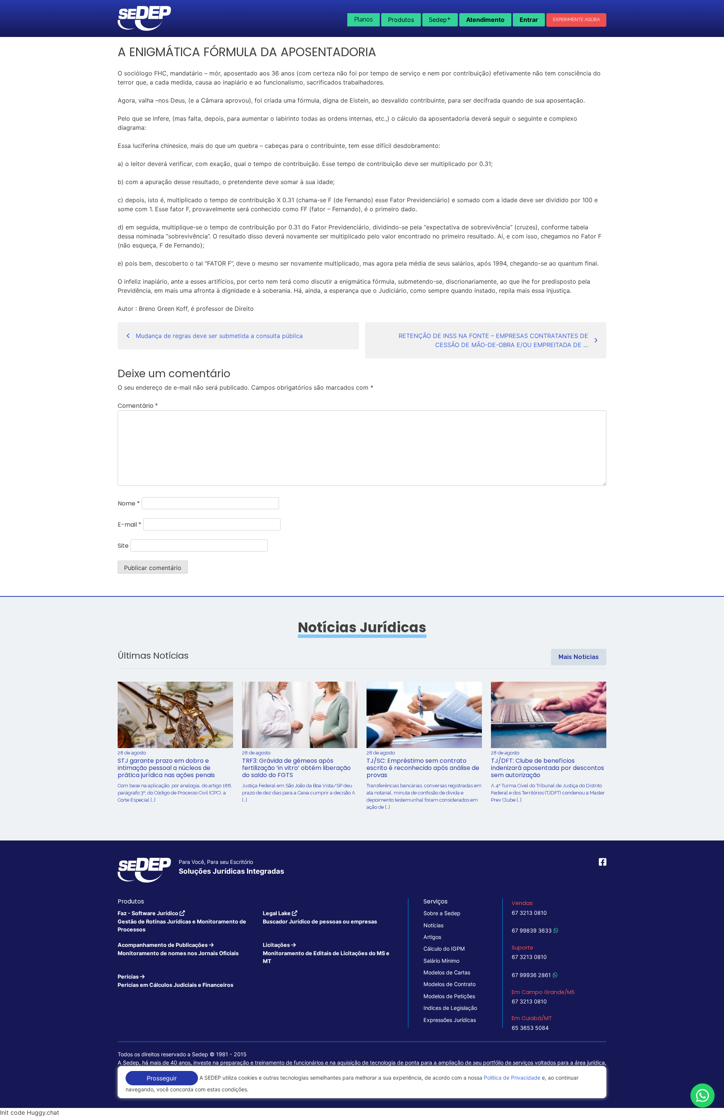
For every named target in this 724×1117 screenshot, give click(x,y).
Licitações (326, 953)
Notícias (433, 925)
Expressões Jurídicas (449, 1020)
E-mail (129, 524)
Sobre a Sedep (441, 913)
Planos (363, 19)
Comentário (138, 405)
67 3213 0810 (529, 913)
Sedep (440, 18)
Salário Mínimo (441, 960)
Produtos (401, 19)
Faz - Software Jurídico (182, 921)
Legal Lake (320, 917)
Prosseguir (162, 1078)
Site (123, 545)
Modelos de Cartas (446, 972)
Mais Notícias (578, 657)
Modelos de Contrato (449, 984)
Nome (129, 503)
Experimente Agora (576, 19)
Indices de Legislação (450, 1008)
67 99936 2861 (531, 975)
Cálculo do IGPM (444, 948)
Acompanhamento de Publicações (178, 949)
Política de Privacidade (512, 1077)
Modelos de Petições (449, 996)
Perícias (175, 980)
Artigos (432, 937)
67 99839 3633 (532, 930)
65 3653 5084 (530, 1028)
